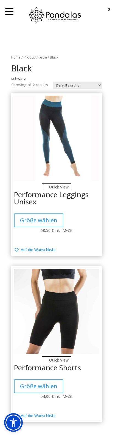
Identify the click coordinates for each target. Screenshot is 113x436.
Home (16, 57)
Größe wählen (38, 220)
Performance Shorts (47, 368)
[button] (35, 249)
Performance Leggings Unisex (51, 198)
